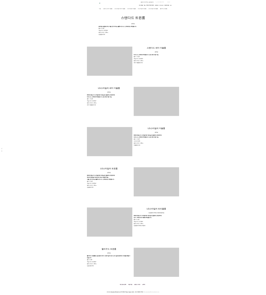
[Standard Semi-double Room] (109, 61)
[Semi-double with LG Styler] (156, 101)
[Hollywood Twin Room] (156, 262)
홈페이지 (143, 2)
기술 (100, 8)
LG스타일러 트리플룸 (153, 8)
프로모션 (156, 5)
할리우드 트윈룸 (163, 8)
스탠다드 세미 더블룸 (107, 8)
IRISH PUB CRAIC (150, 5)
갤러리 (152, 2)
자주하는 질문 (148, 2)
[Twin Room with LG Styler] (156, 181)
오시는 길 (161, 5)
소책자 (143, 284)
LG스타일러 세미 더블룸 (120, 8)
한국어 (168, 2)
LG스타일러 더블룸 (131, 8)
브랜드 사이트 (137, 284)
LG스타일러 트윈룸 (142, 8)
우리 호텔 (141, 5)
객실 (144, 5)
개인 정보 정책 (123, 284)
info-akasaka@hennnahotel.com (151, 292)
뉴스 (171, 5)
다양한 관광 (166, 5)
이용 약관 (130, 284)
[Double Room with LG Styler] (109, 141)
